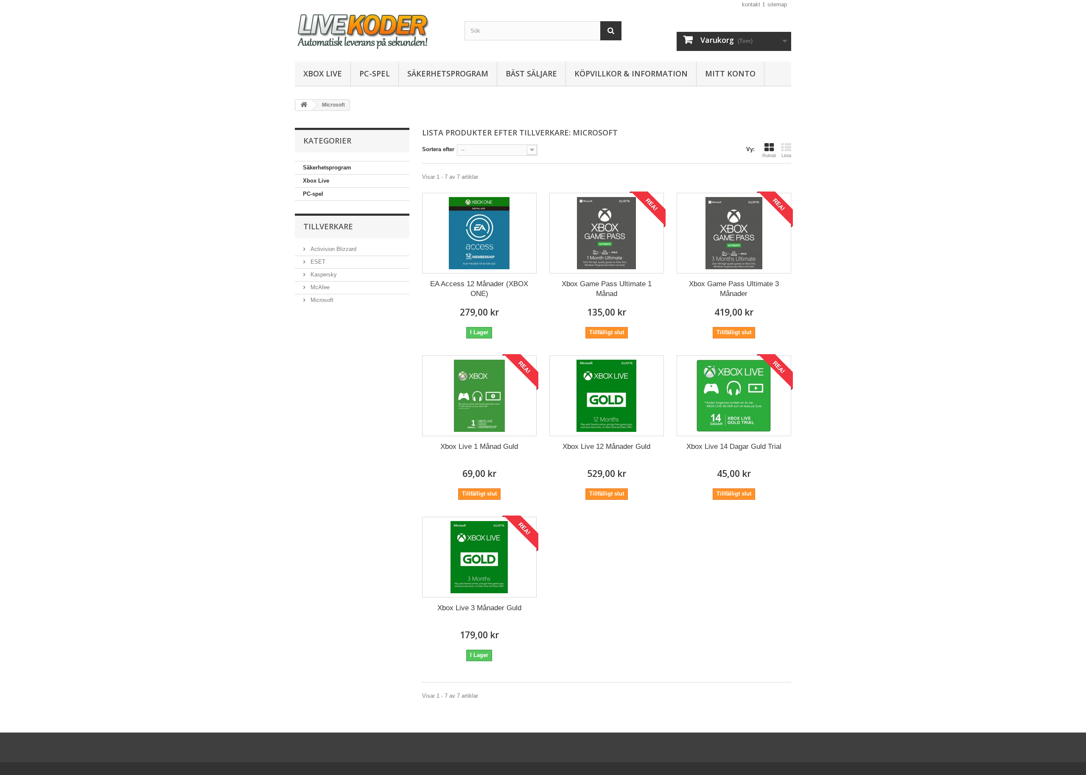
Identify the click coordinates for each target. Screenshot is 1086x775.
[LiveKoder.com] (373, 28)
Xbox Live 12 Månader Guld (606, 446)
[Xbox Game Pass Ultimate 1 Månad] (607, 233)
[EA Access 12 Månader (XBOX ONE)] (479, 233)
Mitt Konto (730, 73)
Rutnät (769, 155)
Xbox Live (322, 73)
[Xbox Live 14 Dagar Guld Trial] (734, 396)
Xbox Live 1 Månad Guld (479, 446)
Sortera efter (438, 149)
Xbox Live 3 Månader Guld (479, 608)
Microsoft (321, 300)
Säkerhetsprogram (447, 73)
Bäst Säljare (531, 73)
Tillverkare (328, 226)
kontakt (751, 4)
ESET (317, 262)
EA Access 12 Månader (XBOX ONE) (479, 289)
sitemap (777, 4)
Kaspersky (323, 274)
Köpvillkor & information (631, 73)
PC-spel (374, 73)
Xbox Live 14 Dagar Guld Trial (733, 446)
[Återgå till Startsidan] (304, 105)
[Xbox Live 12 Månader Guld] (607, 396)
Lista (786, 155)
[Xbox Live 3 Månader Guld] (479, 557)
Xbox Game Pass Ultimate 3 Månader (734, 289)
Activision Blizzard (332, 249)
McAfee (319, 287)
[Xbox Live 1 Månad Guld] (479, 396)
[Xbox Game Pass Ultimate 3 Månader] (734, 233)
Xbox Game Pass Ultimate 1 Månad (607, 289)
